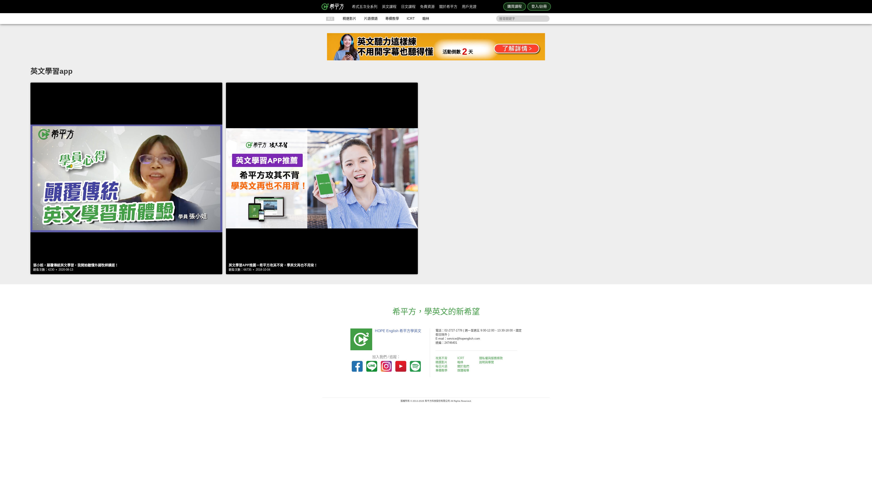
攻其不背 (441, 358)
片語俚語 (371, 18)
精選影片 (349, 18)
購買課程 (514, 6)
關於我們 (463, 366)
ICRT (411, 18)
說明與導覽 (486, 362)
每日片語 (441, 366)
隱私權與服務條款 (491, 358)
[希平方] (334, 6)
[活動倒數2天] (436, 59)
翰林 (425, 18)
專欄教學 (392, 18)
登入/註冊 (539, 6)
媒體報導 (463, 370)
